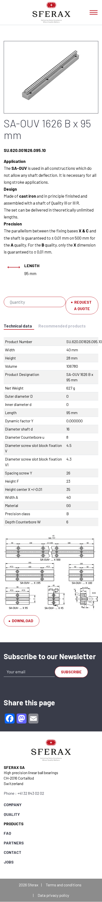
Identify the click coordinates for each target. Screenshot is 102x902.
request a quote (83, 305)
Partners (14, 842)
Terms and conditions (63, 884)
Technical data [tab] (18, 325)
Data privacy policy (53, 895)
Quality (12, 814)
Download (22, 620)
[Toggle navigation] (93, 12)
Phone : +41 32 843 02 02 (24, 793)
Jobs (9, 862)
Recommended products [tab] (62, 325)
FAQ (7, 833)
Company (13, 804)
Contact (12, 852)
